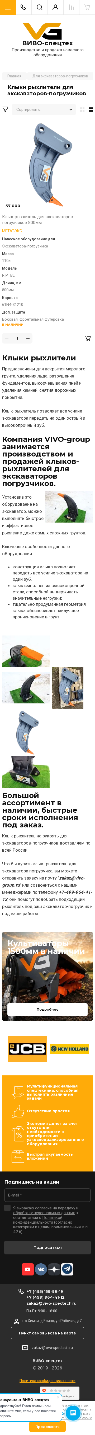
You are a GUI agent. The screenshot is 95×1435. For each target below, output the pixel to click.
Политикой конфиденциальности (37, 1220)
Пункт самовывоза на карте (47, 1333)
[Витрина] (81, 109)
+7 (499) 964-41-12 (45, 1297)
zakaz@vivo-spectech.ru (51, 1303)
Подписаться (48, 1247)
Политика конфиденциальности (47, 1381)
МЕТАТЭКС (12, 231)
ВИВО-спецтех (47, 43)
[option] (27, 1049)
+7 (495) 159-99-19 (44, 1291)
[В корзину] (87, 338)
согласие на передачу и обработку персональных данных (45, 1210)
